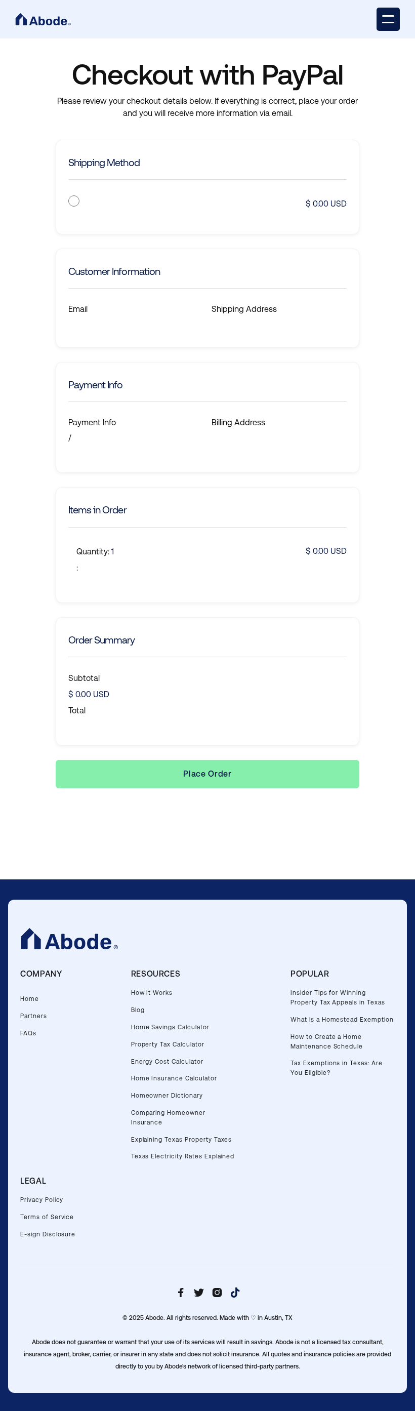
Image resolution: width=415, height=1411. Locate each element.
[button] (388, 19)
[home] (43, 19)
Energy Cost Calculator (167, 1061)
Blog (138, 1010)
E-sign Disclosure (47, 1234)
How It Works (152, 992)
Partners (33, 1016)
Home (29, 998)
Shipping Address (244, 309)
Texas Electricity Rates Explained (183, 1156)
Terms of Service (47, 1217)
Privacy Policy (41, 1199)
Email (78, 309)
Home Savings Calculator (170, 1027)
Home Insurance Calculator (174, 1078)
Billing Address (238, 422)
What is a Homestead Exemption (342, 1019)
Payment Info (92, 422)
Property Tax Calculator (167, 1044)
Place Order (207, 774)
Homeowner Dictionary (167, 1095)
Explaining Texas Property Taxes (181, 1139)
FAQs (28, 1033)
